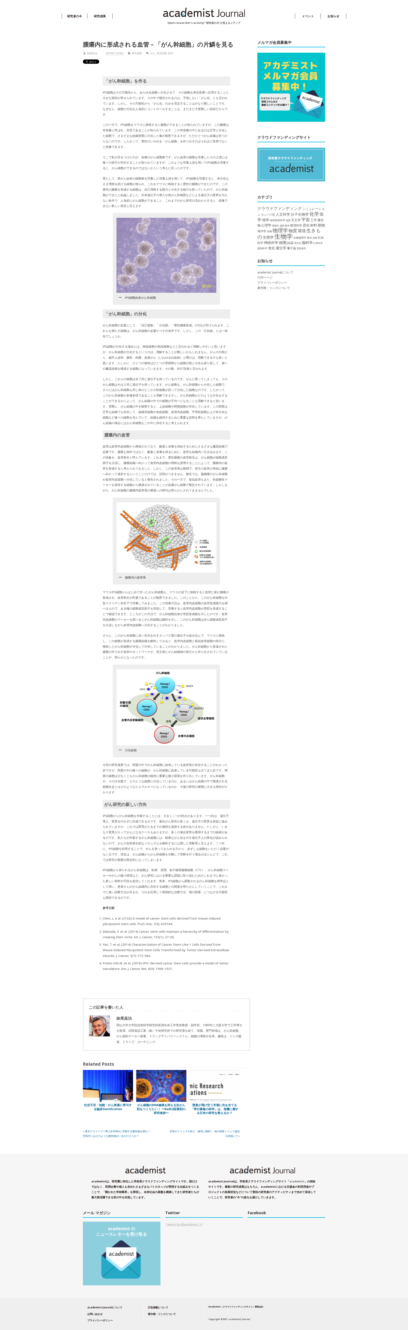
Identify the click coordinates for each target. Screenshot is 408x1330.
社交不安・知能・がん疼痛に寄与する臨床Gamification (108, 1107)
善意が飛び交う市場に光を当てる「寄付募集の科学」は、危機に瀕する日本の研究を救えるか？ (214, 1109)
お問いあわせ (95, 1314)
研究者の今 (74, 16)
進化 (271, 248)
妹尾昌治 (92, 53)
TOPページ (264, 277)
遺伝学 (281, 247)
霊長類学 (301, 248)
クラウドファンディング (279, 208)
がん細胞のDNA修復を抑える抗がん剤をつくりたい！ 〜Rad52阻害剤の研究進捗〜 (161, 1109)
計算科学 (318, 243)
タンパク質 (268, 214)
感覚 (282, 225)
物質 (293, 230)
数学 (287, 225)
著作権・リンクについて (273, 288)
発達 (315, 237)
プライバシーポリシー (272, 282)
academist (296, 1181)
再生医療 (162, 53)
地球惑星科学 (277, 220)
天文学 (296, 220)
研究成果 (100, 16)
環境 (302, 230)
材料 (313, 225)
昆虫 (306, 225)
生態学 (268, 237)
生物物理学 (299, 237)
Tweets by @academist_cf (183, 1224)
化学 (314, 213)
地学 (265, 219)
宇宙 (305, 219)
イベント (308, 16)
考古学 (297, 243)
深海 (269, 231)
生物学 (283, 236)
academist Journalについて (275, 272)
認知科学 (262, 248)
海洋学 (261, 231)
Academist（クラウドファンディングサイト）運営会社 (235, 1306)
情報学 (275, 225)
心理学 (266, 225)
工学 (313, 220)
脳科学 (307, 242)
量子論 (291, 248)
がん (152, 53)
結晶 (290, 243)
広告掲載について (158, 1307)
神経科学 (271, 242)
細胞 (283, 242)
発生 (309, 237)
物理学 (280, 230)
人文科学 (283, 214)
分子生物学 (300, 214)
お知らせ (333, 16)
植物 (321, 225)
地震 (288, 220)
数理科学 (296, 225)
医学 (170, 53)
